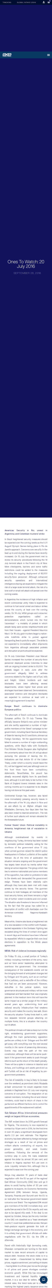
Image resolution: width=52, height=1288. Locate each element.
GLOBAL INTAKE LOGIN (26, 2)
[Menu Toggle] (48, 55)
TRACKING (7, 2)
